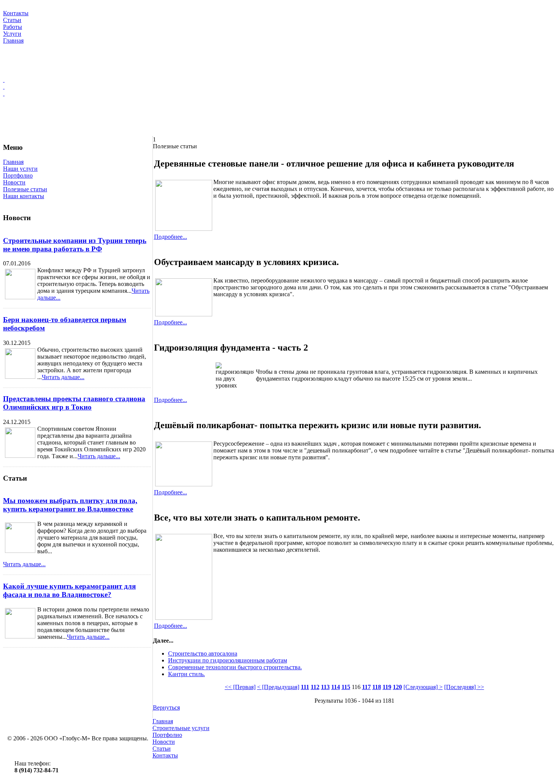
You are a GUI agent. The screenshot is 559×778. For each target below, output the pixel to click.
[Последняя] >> (464, 687)
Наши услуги (20, 168)
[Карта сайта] (279, 86)
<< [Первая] (240, 687)
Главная (13, 162)
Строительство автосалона (202, 653)
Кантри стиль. (186, 674)
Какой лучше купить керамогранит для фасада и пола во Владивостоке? (69, 590)
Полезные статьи (25, 189)
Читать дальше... (63, 377)
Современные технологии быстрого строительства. (235, 667)
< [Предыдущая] (278, 687)
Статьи (161, 748)
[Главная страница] (279, 79)
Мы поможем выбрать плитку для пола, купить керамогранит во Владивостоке (70, 505)
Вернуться (166, 707)
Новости (14, 182)
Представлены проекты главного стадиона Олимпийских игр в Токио (74, 403)
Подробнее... (170, 236)
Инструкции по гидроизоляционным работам (227, 660)
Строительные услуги (181, 728)
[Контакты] (279, 93)
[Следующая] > (423, 687)
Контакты (165, 755)
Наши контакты (23, 196)
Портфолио (18, 175)
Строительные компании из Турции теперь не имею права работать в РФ (74, 245)
